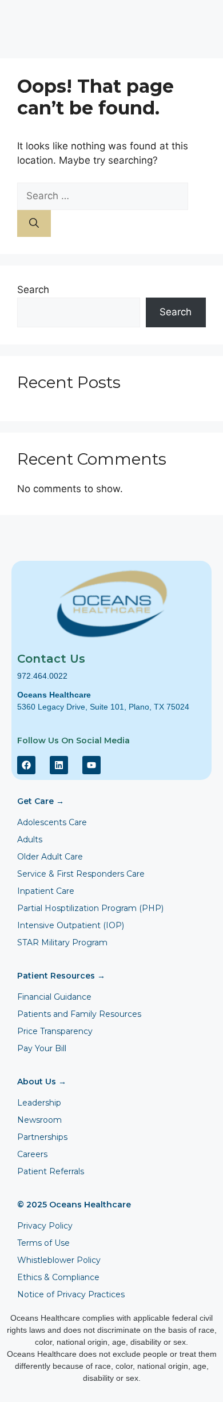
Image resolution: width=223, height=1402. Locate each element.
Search (33, 289)
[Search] (34, 223)
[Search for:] (102, 195)
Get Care (40, 801)
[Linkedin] (59, 765)
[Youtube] (91, 765)
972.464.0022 (42, 675)
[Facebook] (26, 765)
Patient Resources (61, 976)
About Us (41, 1082)
